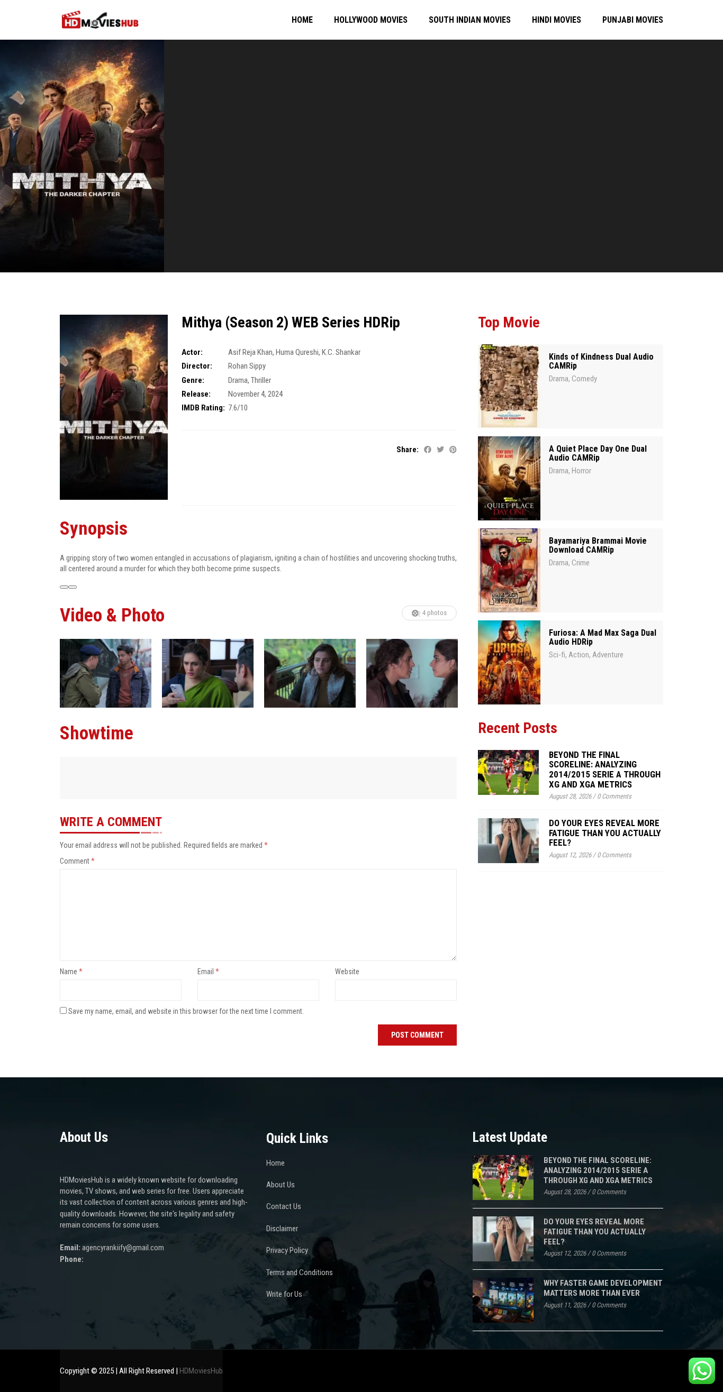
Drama (238, 380)
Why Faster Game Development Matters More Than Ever (603, 1288)
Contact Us (283, 1206)
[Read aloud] (64, 587)
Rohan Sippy (247, 366)
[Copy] (72, 587)
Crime (581, 562)
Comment (77, 861)
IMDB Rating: (203, 408)
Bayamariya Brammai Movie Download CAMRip (598, 545)
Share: (407, 449)
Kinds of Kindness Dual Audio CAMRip (601, 361)
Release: (196, 394)
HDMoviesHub (201, 1371)
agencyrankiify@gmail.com (123, 1247)
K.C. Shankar (341, 352)
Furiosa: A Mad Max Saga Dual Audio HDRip (602, 637)
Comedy (584, 378)
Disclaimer (282, 1228)
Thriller (261, 380)
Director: (197, 366)
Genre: (193, 380)
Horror (581, 470)
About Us (280, 1184)
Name (71, 971)
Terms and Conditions (299, 1272)
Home (302, 20)
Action (578, 655)
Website (347, 971)
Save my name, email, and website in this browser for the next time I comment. (186, 1011)
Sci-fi (557, 655)
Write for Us (284, 1294)
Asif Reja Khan (250, 352)
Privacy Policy (287, 1250)
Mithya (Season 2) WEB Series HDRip (291, 322)
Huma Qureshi (297, 352)
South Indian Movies (470, 20)
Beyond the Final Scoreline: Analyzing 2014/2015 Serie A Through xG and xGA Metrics (605, 769)
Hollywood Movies (371, 20)
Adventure (607, 655)
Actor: (192, 352)
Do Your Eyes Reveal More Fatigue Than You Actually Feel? (605, 833)
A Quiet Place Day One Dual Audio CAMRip (598, 453)
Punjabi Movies (632, 20)
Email (208, 971)
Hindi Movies (556, 20)
